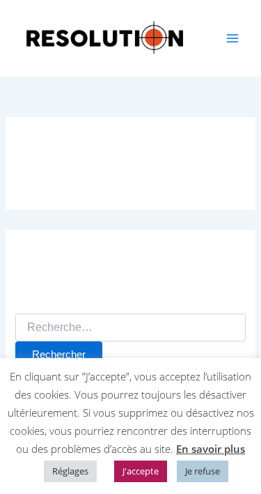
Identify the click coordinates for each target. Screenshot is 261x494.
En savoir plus (210, 449)
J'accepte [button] (140, 471)
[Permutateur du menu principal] (232, 38)
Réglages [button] (70, 471)
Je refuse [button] (202, 471)
